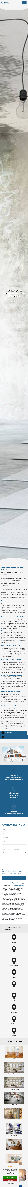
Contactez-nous (9, 737)
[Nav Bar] (24, 2)
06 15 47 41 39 (14, 797)
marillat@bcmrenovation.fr (14, 813)
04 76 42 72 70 (14, 795)
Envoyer (16, 878)
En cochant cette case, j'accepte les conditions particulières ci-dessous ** (12, 872)
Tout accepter (10, 1177)
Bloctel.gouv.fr (5, 918)
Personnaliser (10, 1183)
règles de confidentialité (9, 884)
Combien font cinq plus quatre (10, 849)
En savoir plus (8, 733)
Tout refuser (9, 1180)
